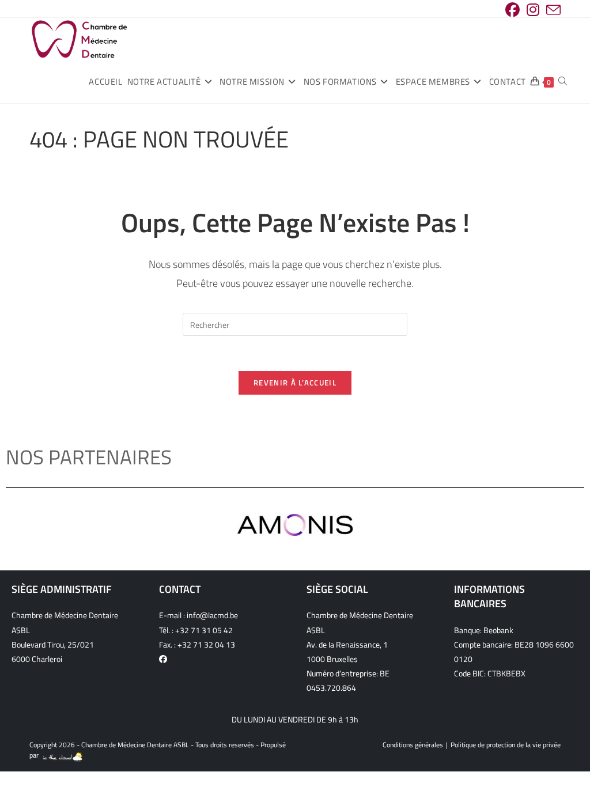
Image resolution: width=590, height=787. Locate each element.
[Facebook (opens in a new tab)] (512, 10)
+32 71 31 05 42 (204, 630)
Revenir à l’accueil (295, 382)
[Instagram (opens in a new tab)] (533, 10)
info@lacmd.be (212, 615)
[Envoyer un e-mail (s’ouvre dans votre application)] (552, 10)
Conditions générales (413, 744)
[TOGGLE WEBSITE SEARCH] (562, 81)
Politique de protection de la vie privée (506, 744)
